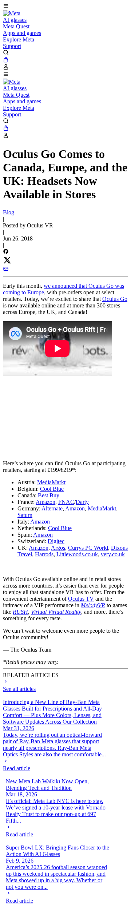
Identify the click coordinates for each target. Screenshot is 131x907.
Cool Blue (52, 489)
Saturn (24, 515)
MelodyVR (93, 605)
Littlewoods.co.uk (77, 554)
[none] (55, 765)
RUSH (20, 612)
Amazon (45, 502)
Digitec (56, 541)
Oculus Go (114, 299)
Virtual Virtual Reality (56, 612)
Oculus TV (81, 599)
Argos (58, 548)
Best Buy (48, 495)
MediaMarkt (51, 482)
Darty (82, 502)
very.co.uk (113, 554)
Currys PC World (88, 548)
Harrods (44, 554)
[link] (11, 13)
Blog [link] (8, 212)
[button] (65, 6)
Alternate (52, 508)
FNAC (66, 502)
